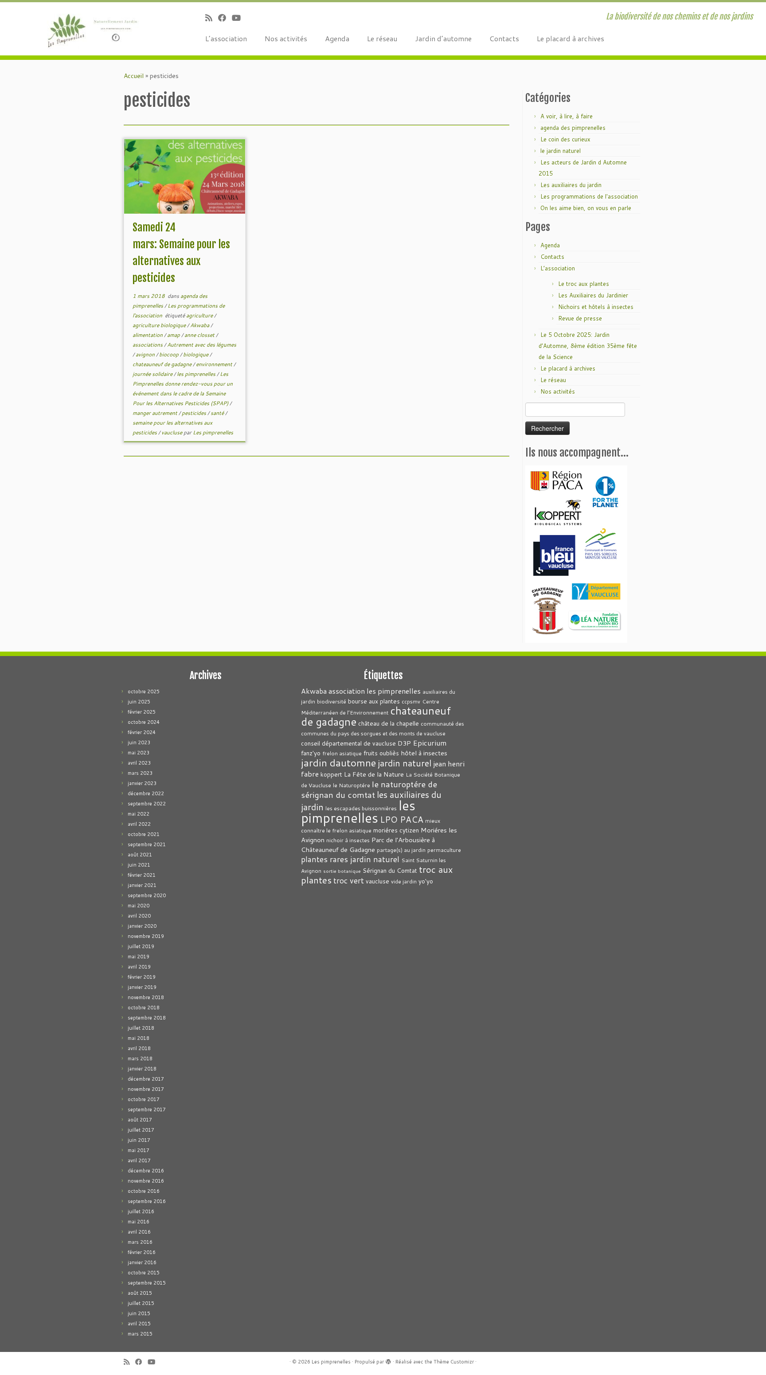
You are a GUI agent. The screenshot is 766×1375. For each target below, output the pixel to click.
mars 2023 (140, 773)
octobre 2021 (144, 834)
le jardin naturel (560, 151)
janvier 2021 (142, 885)
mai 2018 (138, 1038)
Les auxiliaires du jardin (571, 185)
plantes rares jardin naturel (350, 859)
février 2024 (142, 732)
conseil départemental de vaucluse (348, 743)
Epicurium (430, 743)
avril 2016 (139, 1231)
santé (218, 413)
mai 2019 (138, 956)
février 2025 (142, 711)
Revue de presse (580, 318)
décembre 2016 (146, 1170)
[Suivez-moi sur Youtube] (239, 17)
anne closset (200, 335)
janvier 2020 (142, 926)
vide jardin (404, 881)
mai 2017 (138, 1150)
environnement (215, 364)
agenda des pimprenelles (573, 128)
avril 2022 (139, 824)
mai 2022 (138, 813)
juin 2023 (139, 742)
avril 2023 (139, 762)
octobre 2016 (144, 1191)
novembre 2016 (146, 1180)
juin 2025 (139, 701)
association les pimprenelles (374, 691)
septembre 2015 (147, 1282)
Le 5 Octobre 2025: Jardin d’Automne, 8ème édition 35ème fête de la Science (588, 346)
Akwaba (200, 325)
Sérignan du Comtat (390, 870)
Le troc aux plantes (583, 284)
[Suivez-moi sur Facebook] (225, 17)
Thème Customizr (454, 1361)
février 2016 (142, 1252)
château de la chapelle (388, 723)
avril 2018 (139, 1048)
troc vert (348, 880)
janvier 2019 (142, 987)
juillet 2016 (141, 1211)
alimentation (148, 335)
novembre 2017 (146, 1089)
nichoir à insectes (348, 840)
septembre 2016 (147, 1201)
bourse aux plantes (374, 701)
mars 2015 (140, 1333)
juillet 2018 (141, 1027)
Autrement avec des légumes (201, 344)
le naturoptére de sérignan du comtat (369, 789)
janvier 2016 (142, 1262)
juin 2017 (139, 1140)
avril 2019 (139, 966)
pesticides (194, 413)
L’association (226, 38)
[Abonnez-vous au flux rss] (211, 17)
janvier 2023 (142, 783)
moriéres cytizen (396, 830)
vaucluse (172, 432)
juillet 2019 (141, 946)
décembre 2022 (146, 793)
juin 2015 (139, 1313)
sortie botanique (342, 870)
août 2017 (140, 1119)
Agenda (337, 38)
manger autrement (156, 413)
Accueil (134, 75)
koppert (331, 774)
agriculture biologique (160, 325)
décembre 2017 (146, 1078)
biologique (196, 354)
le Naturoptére (351, 785)
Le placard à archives (570, 38)
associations (148, 344)
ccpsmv (411, 701)
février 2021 (142, 875)
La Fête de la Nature (374, 774)
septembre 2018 (147, 1017)
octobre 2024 (144, 722)
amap (174, 335)
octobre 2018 (144, 1007)
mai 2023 (138, 752)
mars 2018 (140, 1058)
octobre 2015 (144, 1272)
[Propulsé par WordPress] (388, 1360)
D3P (404, 743)
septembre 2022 (147, 803)
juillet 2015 (141, 1303)
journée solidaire (153, 374)
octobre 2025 (144, 691)
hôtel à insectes (424, 753)
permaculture (444, 850)
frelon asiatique (342, 753)
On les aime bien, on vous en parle (585, 208)
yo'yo (425, 881)
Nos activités (286, 38)
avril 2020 (139, 915)
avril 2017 (139, 1160)
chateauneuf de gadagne (163, 364)
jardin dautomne (338, 762)
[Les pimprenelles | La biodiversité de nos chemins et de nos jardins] (88, 29)
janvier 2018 (142, 1068)
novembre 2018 (146, 997)
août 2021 (140, 854)
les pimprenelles (197, 374)
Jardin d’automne (443, 38)
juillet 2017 (141, 1129)
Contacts (504, 38)
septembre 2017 (147, 1109)
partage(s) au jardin (401, 850)
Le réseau (382, 38)
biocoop (169, 354)
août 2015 (140, 1293)
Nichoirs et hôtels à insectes (595, 307)
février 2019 (142, 976)
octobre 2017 (144, 1099)
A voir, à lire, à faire (566, 116)
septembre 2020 (147, 895)
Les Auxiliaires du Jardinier (593, 295)
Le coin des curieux (565, 139)
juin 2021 (139, 864)
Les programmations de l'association (589, 196)
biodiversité (331, 701)
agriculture (200, 315)
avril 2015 (139, 1323)
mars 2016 (140, 1242)
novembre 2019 (146, 936)
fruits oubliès (381, 753)
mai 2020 (138, 905)
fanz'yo (310, 753)
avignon (146, 354)
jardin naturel (404, 763)
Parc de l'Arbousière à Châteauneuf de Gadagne (368, 844)
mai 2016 (138, 1221)
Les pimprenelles (213, 432)
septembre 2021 (147, 844)
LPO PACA (401, 819)
